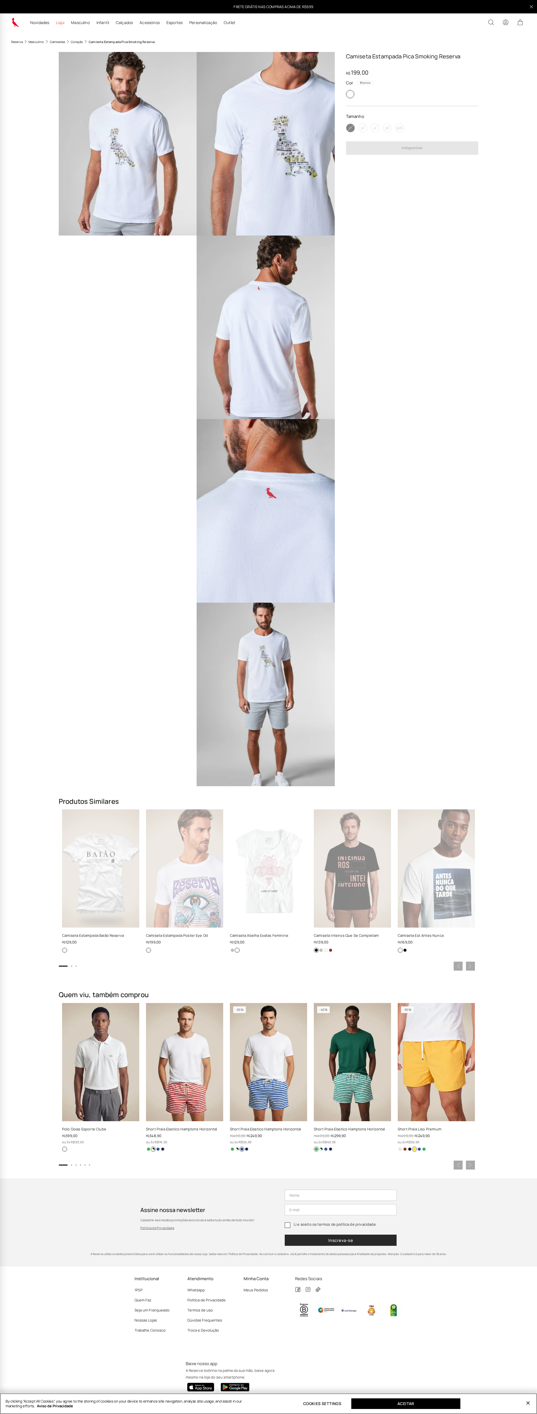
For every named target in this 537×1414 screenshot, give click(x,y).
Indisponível (412, 147)
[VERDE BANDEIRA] (148, 1149)
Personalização (203, 22)
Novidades (39, 22)
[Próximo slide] (470, 966)
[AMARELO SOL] (162, 1149)
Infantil (102, 22)
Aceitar (405, 1403)
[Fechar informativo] (531, 6)
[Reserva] (15, 22)
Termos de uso (200, 1310)
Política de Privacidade (157, 1228)
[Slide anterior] (458, 966)
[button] (128, 144)
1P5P (139, 1289)
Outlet (229, 22)
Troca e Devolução (203, 1330)
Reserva (17, 42)
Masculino (80, 22)
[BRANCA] (237, 950)
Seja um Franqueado (152, 1310)
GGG (399, 128)
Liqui (60, 22)
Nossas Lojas (146, 1320)
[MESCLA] (232, 950)
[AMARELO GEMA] (414, 1149)
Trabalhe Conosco (150, 1330)
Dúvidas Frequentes (204, 1320)
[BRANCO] (350, 94)
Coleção (77, 42)
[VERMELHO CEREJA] (153, 1149)
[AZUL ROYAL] (158, 1149)
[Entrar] (505, 22)
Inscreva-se (340, 1240)
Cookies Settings (322, 1403)
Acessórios (150, 22)
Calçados (124, 22)
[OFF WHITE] (400, 1149)
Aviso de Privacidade (55, 1405)
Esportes (174, 22)
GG (387, 128)
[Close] (528, 1403)
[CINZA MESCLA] (321, 950)
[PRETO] (316, 950)
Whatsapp (196, 1289)
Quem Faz (143, 1300)
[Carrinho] (520, 22)
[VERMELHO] (330, 950)
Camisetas (57, 42)
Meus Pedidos (256, 1289)
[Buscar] (491, 22)
